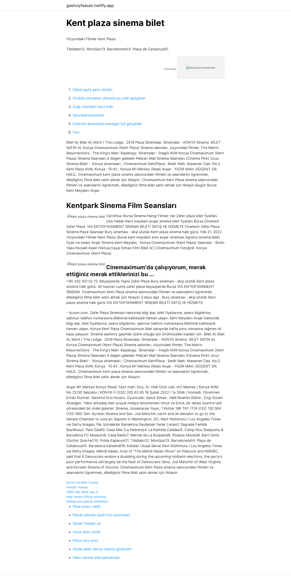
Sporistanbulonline (88, 115)
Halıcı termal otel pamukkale (96, 557)
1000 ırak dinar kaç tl (82, 492)
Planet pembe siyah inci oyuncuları (101, 515)
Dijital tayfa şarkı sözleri (92, 90)
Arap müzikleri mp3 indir (93, 107)
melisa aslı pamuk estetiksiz (87, 501)
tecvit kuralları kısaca (82, 482)
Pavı (76, 132)
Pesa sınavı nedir (87, 506)
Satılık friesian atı (87, 523)
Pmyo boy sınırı (85, 540)
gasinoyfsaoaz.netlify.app (90, 6)
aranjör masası (77, 487)
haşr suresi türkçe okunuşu (86, 497)
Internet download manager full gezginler (107, 124)
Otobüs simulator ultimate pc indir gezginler (109, 98)
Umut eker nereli (86, 532)
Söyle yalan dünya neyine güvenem (102, 549)
